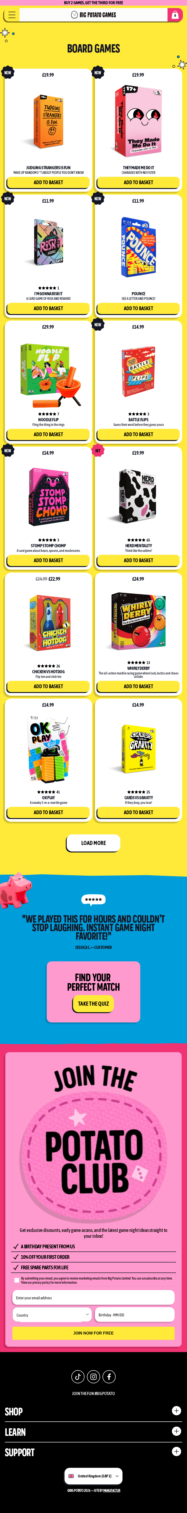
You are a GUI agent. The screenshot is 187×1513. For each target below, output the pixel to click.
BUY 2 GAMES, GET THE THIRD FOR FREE (93, 2)
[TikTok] (77, 1376)
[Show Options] (87, 1314)
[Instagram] (93, 1376)
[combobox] (51, 1314)
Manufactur (111, 1490)
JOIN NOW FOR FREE (93, 1333)
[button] (175, 14)
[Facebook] (109, 1376)
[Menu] (11, 15)
